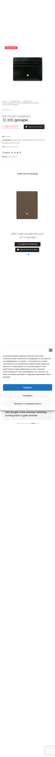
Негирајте (27, 395)
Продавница (15, 101)
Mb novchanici (12, 147)
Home (4, 101)
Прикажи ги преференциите (27, 403)
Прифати (27, 387)
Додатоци (27, 101)
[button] (50, 350)
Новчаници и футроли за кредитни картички (20, 103)
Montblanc (6, 110)
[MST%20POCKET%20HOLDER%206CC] (12, 152)
